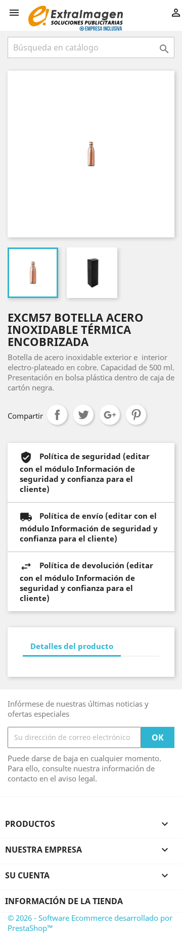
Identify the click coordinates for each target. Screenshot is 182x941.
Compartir (57, 415)
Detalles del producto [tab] (71, 646)
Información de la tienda (64, 901)
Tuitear (83, 415)
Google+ (110, 415)
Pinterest (136, 415)
